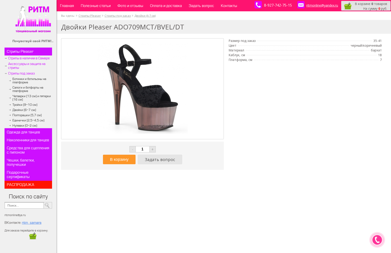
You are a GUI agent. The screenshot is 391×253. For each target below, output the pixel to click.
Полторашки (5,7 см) (27, 115)
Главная (67, 6)
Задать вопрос (201, 6)
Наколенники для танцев (28, 140)
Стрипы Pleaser (20, 51)
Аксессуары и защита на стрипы (26, 66)
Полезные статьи (96, 6)
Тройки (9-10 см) (24, 104)
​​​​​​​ (32, 239)
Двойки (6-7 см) (24, 110)
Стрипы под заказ (21, 73)
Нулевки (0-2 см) (24, 125)
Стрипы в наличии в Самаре (29, 58)
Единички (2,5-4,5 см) (28, 120)
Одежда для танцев (23, 132)
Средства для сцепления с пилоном (28, 150)
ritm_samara (31, 223)
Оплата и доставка (166, 6)
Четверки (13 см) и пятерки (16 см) (31, 97)
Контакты (229, 6)
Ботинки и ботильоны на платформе (29, 80)
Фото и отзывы (130, 6)
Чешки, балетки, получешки (21, 162)
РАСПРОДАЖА (20, 185)
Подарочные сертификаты (18, 174)
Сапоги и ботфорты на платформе (27, 89)
